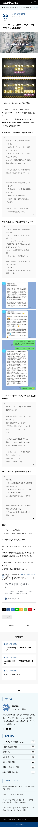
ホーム (4, 819)
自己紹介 (12, 819)
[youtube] (7, 729)
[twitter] (3, 729)
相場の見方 (18, 752)
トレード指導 (7, 617)
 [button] (19, 690)
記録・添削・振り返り (18, 772)
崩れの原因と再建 (18, 762)
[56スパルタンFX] (11, 2)
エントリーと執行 (18, 757)
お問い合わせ (22, 819)
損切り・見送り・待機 (18, 767)
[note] (10, 729)
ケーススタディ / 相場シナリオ (18, 742)
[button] (35, 2)
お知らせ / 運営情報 (18, 14)
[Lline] (17, 609)
